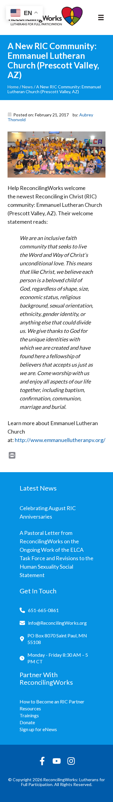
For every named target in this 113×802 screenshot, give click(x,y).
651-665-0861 (43, 610)
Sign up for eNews (38, 729)
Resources (30, 708)
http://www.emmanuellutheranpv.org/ (60, 440)
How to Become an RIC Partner (52, 701)
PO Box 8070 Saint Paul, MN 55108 (57, 639)
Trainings (29, 715)
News (27, 86)
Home (13, 86)
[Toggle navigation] (100, 17)
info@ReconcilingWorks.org (57, 623)
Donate (27, 722)
